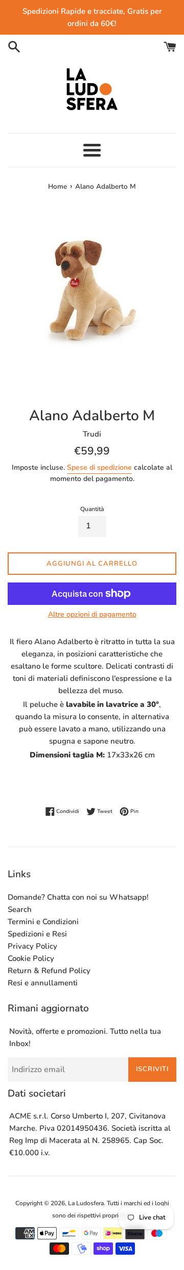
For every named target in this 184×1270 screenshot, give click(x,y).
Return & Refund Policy (49, 971)
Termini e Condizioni (43, 922)
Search (20, 909)
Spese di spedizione (99, 467)
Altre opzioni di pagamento (92, 614)
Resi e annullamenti (43, 983)
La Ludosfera (86, 1203)
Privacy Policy (32, 946)
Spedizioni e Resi (37, 934)
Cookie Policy (31, 958)
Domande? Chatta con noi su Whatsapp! (78, 897)
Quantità (92, 509)
